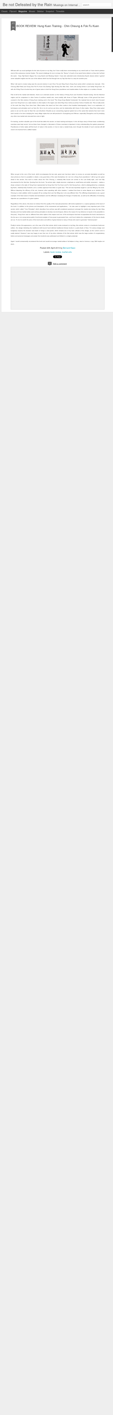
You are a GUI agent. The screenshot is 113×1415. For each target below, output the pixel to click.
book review (55, 252)
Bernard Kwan (69, 247)
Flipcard (13, 11)
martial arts (67, 252)
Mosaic (32, 11)
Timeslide (60, 11)
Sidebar (40, 11)
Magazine (22, 11)
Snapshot (50, 11)
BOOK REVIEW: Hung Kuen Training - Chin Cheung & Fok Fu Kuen (57, 26)
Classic (4, 11)
